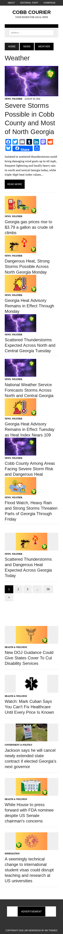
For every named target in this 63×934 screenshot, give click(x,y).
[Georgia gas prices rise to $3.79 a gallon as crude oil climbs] (20, 211)
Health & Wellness (16, 647)
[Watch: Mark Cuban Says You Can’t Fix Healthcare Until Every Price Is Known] (31, 690)
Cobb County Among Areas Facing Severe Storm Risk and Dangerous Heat (30, 469)
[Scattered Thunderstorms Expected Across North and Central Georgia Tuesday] (20, 329)
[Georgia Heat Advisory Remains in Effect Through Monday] (20, 290)
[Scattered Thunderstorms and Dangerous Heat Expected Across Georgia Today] (31, 548)
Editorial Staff (29, 3)
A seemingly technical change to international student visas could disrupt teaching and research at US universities (29, 870)
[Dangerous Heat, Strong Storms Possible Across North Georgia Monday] (20, 251)
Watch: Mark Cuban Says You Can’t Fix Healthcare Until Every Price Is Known (29, 707)
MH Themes (51, 930)
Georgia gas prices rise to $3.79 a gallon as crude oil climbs (29, 227)
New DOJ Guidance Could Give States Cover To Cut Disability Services (29, 658)
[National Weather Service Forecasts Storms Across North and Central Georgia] (20, 374)
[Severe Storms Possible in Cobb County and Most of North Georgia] (31, 94)
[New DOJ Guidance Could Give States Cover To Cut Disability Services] (31, 641)
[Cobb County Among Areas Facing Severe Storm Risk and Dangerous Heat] (20, 453)
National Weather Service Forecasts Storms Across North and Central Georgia (29, 390)
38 (48, 589)
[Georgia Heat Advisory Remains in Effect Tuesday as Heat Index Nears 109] (20, 414)
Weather (17, 98)
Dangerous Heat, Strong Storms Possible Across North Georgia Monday (27, 266)
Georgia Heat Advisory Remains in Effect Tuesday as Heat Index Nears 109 (29, 429)
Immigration (12, 853)
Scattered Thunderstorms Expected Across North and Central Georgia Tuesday (30, 345)
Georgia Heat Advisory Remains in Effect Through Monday (29, 306)
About (11, 3)
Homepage (49, 3)
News (26, 46)
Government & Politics (18, 744)
